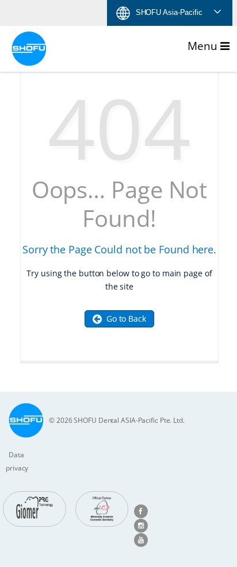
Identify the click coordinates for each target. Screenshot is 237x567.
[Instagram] (141, 525)
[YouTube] (141, 539)
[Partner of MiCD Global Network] (101, 509)
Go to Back (124, 318)
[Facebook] (141, 510)
